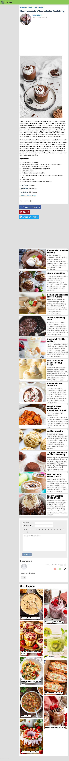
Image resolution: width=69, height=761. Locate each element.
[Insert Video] (54, 529)
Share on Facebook (31, 207)
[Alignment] (24, 532)
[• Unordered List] (39, 529)
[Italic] (33, 529)
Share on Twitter (30, 216)
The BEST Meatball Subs (54, 693)
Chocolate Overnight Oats (55, 727)
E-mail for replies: (27, 526)
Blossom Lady (37, 15)
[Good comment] (60, 569)
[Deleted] (36, 529)
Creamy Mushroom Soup (30, 618)
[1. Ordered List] (42, 529)
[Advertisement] (43, 39)
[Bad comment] (55, 569)
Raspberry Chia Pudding (54, 622)
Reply (23, 578)
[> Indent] (48, 529)
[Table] (57, 529)
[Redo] (27, 529)
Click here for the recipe (28, 196)
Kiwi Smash (49, 657)
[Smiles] (27, 532)
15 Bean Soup (26, 716)
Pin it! (26, 212)
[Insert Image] (51, 529)
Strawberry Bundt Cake (30, 752)
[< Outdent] (45, 529)
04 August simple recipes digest (32, 7)
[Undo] (24, 529)
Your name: (25, 523)
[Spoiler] (63, 529)
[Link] (60, 529)
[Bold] (30, 529)
